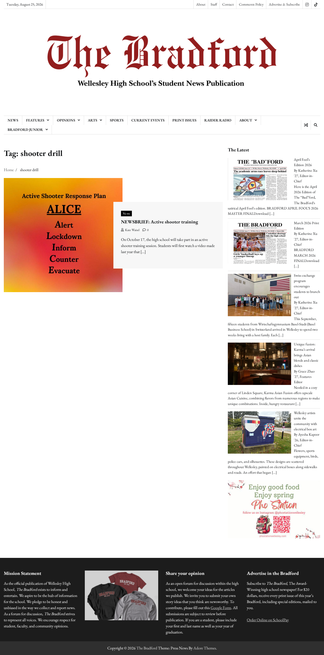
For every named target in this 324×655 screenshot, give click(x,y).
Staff (214, 4)
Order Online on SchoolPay (268, 620)
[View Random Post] (306, 125)
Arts (92, 120)
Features (35, 120)
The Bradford (146, 648)
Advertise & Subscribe (284, 4)
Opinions (66, 120)
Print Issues (184, 120)
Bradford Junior (25, 129)
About (200, 4)
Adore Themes (204, 648)
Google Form (221, 607)
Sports (117, 120)
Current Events (148, 120)
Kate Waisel (132, 230)
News (13, 120)
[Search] (315, 125)
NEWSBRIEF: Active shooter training (159, 222)
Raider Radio (217, 120)
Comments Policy (251, 4)
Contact (228, 4)
